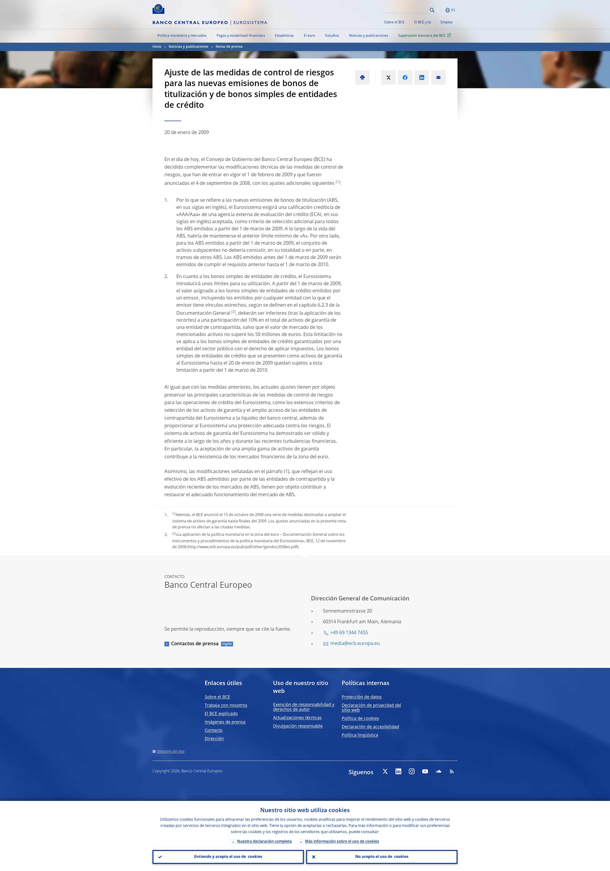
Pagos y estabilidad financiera (241, 35)
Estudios (332, 35)
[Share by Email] (438, 77)
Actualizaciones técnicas (297, 718)
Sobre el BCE (394, 22)
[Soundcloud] (438, 771)
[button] (441, 10)
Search (432, 10)
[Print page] (362, 77)
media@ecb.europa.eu (355, 643)
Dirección (214, 739)
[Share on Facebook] (405, 77)
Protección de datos (362, 697)
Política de (360, 718)
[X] (385, 771)
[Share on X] (388, 77)
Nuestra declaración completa (264, 842)
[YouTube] (425, 771)
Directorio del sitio (170, 751)
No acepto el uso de (381, 857)
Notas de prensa (229, 46)
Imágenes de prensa (225, 722)
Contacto (214, 730)
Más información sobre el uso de (342, 842)
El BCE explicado (221, 714)
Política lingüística (360, 735)
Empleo (447, 22)
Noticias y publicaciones (368, 35)
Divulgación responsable (298, 726)
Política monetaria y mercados (182, 35)
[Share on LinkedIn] (422, 77)
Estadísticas (284, 35)
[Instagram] (411, 771)
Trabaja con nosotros (226, 705)
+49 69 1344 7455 (349, 633)
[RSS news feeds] (452, 771)
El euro (309, 35)
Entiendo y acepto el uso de (228, 857)
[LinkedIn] (398, 771)
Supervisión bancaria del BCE (421, 35)
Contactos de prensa (195, 644)
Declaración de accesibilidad (370, 727)
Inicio (156, 46)
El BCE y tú (422, 22)
